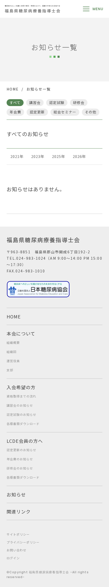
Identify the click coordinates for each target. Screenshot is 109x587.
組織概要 (13, 342)
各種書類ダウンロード (23, 423)
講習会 (35, 102)
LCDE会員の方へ (25, 440)
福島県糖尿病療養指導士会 (43, 239)
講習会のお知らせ (20, 405)
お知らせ (16, 494)
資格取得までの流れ (21, 396)
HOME (13, 89)
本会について (21, 333)
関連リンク (19, 511)
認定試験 (56, 102)
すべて (15, 102)
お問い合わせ (16, 550)
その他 (90, 111)
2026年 (79, 156)
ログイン (13, 558)
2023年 (37, 156)
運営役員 (13, 361)
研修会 (78, 102)
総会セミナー (64, 111)
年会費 (15, 111)
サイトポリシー (18, 534)
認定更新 (37, 111)
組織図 (11, 351)
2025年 (58, 156)
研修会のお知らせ (20, 468)
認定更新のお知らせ (21, 450)
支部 (10, 370)
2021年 (17, 156)
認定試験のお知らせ (21, 414)
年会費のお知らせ (20, 459)
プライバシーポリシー (23, 542)
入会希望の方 (21, 387)
